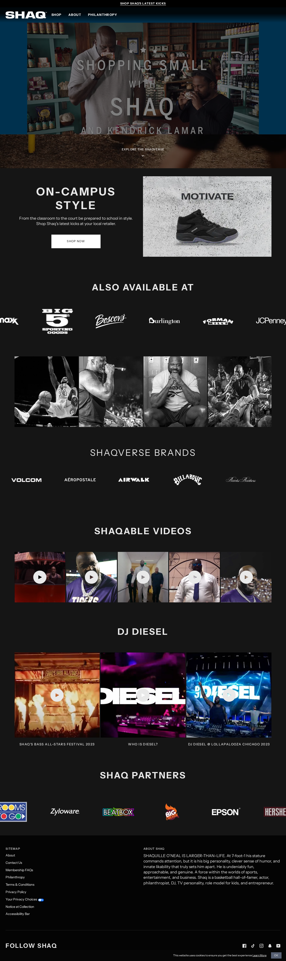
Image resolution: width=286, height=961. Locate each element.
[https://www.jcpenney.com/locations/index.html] (144, 321)
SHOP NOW (76, 241)
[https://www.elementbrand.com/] (179, 479)
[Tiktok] (253, 946)
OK (276, 955)
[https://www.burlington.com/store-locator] (37, 321)
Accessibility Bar (18, 914)
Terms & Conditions (20, 885)
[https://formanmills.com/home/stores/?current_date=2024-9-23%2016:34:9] (91, 321)
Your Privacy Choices (21, 899)
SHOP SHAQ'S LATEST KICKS (143, 3)
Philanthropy (15, 877)
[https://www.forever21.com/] (232, 479)
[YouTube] (278, 946)
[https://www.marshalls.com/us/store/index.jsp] (251, 321)
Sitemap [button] (13, 848)
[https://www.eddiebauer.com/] (125, 479)
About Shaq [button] (154, 848)
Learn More (259, 955)
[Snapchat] (270, 946)
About (10, 855)
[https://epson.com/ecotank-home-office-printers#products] (66, 811)
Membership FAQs (19, 870)
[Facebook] (244, 946)
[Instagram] (261, 946)
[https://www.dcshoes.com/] (71, 479)
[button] (58, 15)
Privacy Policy (16, 892)
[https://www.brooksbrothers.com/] (18, 480)
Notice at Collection (20, 907)
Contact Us (14, 863)
